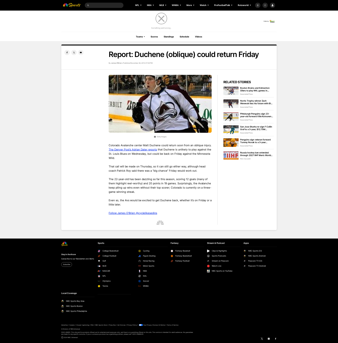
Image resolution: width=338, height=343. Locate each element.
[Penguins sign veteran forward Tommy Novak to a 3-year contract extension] (231, 142)
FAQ (92, 325)
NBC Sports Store (101, 325)
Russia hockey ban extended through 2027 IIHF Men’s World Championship (255, 154)
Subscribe (66, 264)
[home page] (72, 5)
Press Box (112, 325)
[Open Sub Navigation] (141, 5)
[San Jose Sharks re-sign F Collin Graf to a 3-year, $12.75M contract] (231, 129)
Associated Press (246, 94)
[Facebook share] (67, 52)
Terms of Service (173, 325)
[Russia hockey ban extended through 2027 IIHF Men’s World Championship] (231, 155)
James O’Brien (116, 63)
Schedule (184, 36)
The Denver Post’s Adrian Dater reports (133, 149)
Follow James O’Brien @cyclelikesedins (133, 213)
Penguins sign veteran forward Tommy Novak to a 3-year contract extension (255, 141)
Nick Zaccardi (245, 159)
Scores (154, 36)
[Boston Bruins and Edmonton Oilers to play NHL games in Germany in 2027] (231, 91)
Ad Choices (122, 325)
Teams (139, 36)
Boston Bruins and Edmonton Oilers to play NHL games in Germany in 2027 (255, 89)
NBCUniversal (75, 329)
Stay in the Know (68, 254)
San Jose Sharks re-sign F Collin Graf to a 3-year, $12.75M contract (256, 128)
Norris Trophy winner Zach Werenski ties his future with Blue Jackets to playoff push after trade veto (256, 102)
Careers (72, 325)
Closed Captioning (82, 325)
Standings (169, 36)
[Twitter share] (74, 52)
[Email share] (80, 52)
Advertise (64, 325)
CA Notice (161, 325)
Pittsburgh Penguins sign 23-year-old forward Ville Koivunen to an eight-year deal (255, 115)
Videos (198, 36)
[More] (257, 5)
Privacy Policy (132, 325)
